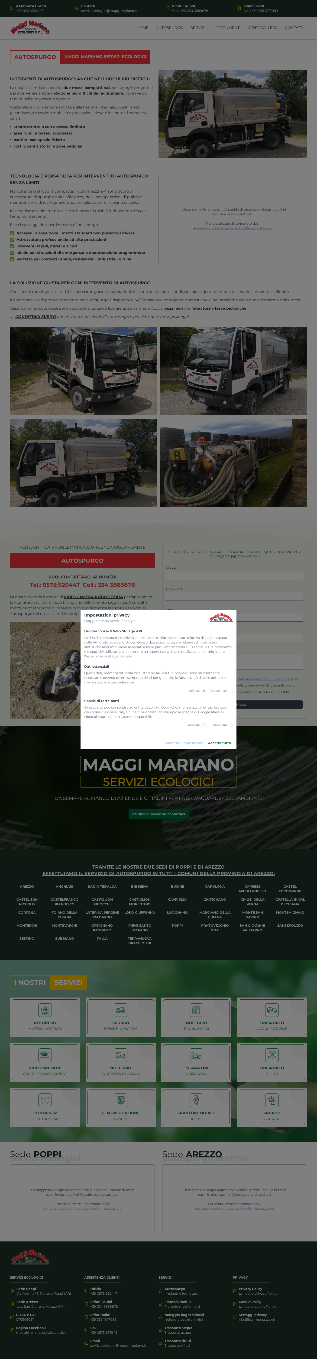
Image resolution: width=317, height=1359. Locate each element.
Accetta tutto (219, 743)
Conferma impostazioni (184, 743)
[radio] (204, 691)
